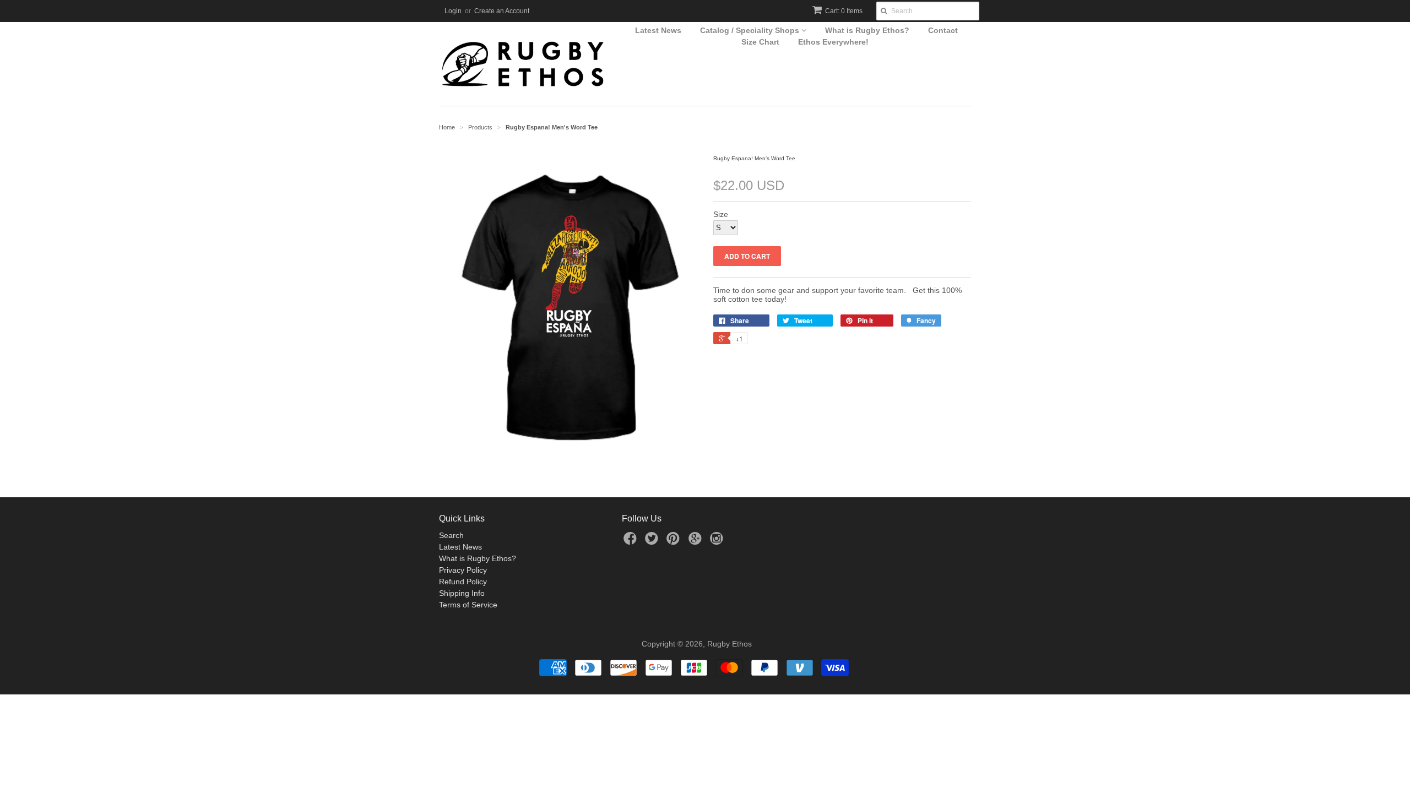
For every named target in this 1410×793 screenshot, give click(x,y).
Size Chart (760, 41)
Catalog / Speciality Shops (750, 30)
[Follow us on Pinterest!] (674, 541)
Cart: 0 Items (844, 11)
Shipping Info (462, 593)
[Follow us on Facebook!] (631, 541)
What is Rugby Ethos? (867, 30)
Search (451, 535)
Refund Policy (463, 581)
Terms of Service (468, 604)
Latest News (658, 30)
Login (453, 11)
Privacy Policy (463, 570)
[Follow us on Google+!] (696, 541)
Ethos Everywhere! (833, 41)
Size (720, 214)
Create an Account (501, 11)
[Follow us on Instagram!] (718, 541)
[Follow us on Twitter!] (653, 541)
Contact (943, 30)
